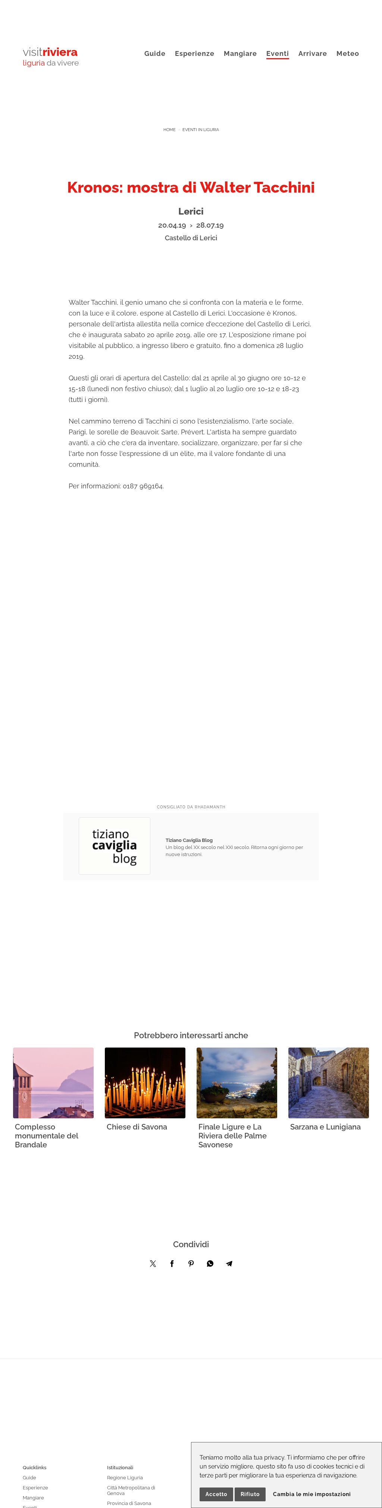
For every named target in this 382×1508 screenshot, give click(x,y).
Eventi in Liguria (200, 129)
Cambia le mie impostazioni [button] (312, 1494)
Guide (155, 53)
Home (169, 129)
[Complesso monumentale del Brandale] (53, 1083)
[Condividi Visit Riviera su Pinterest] (191, 1265)
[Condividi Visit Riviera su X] (153, 1265)
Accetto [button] (216, 1494)
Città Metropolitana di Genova (131, 1490)
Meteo (347, 53)
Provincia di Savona (129, 1503)
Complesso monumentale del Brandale (46, 1135)
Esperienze (195, 53)
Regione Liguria (125, 1477)
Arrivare (312, 53)
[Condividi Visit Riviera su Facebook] (172, 1265)
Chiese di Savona (137, 1126)
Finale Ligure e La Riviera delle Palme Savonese (232, 1135)
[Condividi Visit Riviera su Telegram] (229, 1265)
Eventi (277, 53)
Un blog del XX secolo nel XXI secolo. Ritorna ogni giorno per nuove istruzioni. (234, 847)
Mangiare (240, 53)
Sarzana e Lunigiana (325, 1126)
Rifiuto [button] (250, 1494)
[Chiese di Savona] (145, 1083)
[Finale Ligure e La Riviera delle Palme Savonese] (237, 1083)
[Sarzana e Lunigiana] (328, 1083)
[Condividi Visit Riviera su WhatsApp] (210, 1265)
